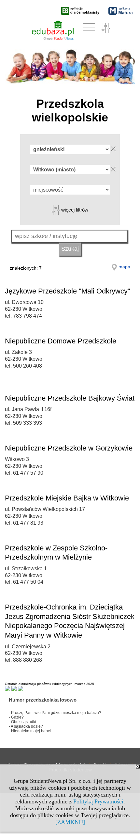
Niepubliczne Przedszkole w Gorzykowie (69, 448)
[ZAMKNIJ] (70, 822)
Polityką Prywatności (98, 801)
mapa (124, 266)
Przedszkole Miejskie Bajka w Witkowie (67, 498)
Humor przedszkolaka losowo (43, 700)
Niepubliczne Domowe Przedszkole (60, 341)
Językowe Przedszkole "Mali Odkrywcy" (67, 291)
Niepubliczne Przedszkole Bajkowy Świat (69, 398)
